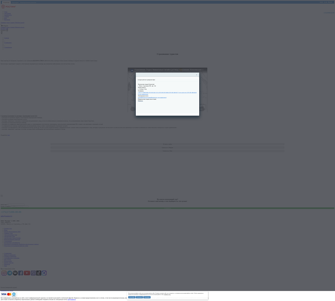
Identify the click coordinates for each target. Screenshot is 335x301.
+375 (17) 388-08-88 (143, 92)
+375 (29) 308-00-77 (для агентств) (177, 92)
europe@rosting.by (143, 97)
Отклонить (139, 297)
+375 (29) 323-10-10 (153, 92)
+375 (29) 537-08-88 (163, 92)
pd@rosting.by (72, 299)
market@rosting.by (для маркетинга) (157, 97)
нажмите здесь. (167, 294)
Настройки (132, 297)
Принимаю (147, 297)
